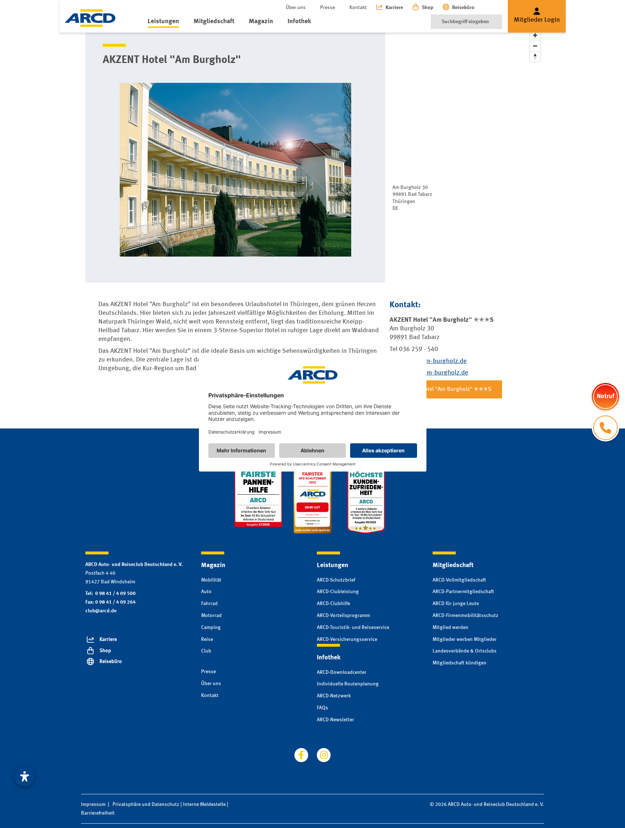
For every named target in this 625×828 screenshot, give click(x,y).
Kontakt (358, 7)
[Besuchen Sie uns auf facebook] (301, 755)
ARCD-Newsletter (335, 719)
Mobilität (211, 580)
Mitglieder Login (537, 20)
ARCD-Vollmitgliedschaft (459, 580)
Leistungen (163, 21)
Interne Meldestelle (204, 804)
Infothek (299, 21)
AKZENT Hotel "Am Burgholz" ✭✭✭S (445, 389)
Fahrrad (209, 603)
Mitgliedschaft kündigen (459, 663)
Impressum (93, 804)
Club (206, 651)
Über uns (296, 7)
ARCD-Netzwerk (334, 695)
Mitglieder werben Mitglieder (465, 639)
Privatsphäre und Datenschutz (145, 804)
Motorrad (211, 615)
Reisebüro (463, 7)
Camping (211, 627)
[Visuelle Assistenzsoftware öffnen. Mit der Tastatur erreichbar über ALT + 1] (24, 776)
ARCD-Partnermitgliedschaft (463, 591)
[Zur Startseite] (90, 18)
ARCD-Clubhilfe (333, 603)
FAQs (322, 707)
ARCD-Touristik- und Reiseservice (353, 627)
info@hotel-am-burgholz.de (429, 372)
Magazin (261, 21)
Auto (206, 591)
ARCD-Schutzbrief (336, 580)
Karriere (394, 7)
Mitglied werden (450, 627)
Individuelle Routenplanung (348, 684)
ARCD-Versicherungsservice (347, 639)
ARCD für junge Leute (456, 603)
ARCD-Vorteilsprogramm (343, 615)
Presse (327, 7)
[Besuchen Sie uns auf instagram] (324, 755)
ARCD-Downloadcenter (341, 672)
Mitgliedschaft (214, 21)
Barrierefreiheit (98, 813)
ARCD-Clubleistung (338, 591)
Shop (427, 7)
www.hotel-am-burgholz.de (428, 361)
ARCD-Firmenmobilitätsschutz (465, 615)
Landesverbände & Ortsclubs (465, 651)
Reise (207, 639)
